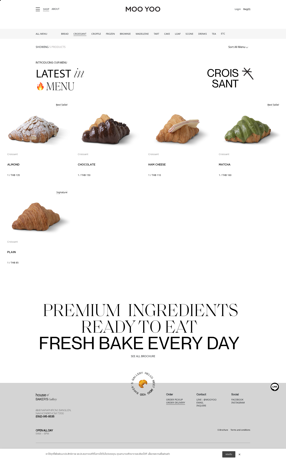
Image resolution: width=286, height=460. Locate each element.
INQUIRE (201, 405)
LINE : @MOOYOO (206, 399)
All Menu (41, 34)
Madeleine (142, 34)
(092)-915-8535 (45, 416)
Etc (223, 33)
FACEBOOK (237, 399)
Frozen (110, 34)
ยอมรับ (229, 454)
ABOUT (55, 9)
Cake (167, 34)
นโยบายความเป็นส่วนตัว (159, 454)
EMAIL (199, 402)
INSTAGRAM (238, 402)
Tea (214, 34)
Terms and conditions (240, 430)
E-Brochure (223, 430)
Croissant (79, 34)
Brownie (125, 34)
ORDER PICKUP (174, 399)
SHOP (46, 9)
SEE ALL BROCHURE (143, 356)
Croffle (96, 34)
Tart (156, 34)
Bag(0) (246, 9)
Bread (65, 34)
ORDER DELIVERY (175, 402)
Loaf (178, 34)
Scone (189, 34)
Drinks (202, 34)
